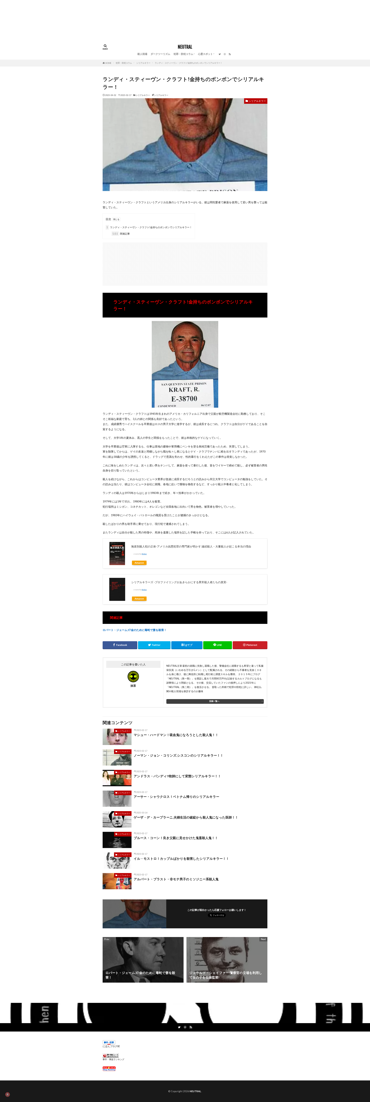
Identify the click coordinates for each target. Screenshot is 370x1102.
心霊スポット (205, 53)
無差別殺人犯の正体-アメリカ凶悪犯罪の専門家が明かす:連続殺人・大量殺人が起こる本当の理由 (191, 546)
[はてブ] (186, 645)
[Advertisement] (86, 20)
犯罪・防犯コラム (183, 53)
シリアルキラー (143, 63)
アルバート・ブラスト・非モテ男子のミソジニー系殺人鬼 (176, 879)
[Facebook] (120, 645)
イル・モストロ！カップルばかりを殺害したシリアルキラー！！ (181, 858)
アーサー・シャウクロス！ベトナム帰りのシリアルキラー (176, 797)
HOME (108, 63)
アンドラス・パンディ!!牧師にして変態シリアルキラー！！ (177, 776)
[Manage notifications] (7, 1094)
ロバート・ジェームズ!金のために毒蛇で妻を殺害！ (135, 630)
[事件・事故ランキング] (111, 1056)
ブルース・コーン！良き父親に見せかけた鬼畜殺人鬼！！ (176, 838)
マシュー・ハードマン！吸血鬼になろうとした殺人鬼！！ (176, 735)
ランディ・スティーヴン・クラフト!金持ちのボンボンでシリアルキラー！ (188, 63)
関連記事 (121, 233)
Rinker (144, 554)
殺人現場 (142, 53)
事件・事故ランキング (113, 1059)
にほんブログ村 (111, 1046)
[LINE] (217, 645)
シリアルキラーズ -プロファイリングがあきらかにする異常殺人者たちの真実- (179, 582)
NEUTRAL (185, 47)
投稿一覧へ (214, 701)
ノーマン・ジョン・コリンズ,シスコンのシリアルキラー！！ (178, 755)
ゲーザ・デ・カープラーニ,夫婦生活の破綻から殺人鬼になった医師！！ (186, 817)
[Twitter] (154, 645)
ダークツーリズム (160, 53)
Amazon (139, 562)
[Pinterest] (250, 645)
